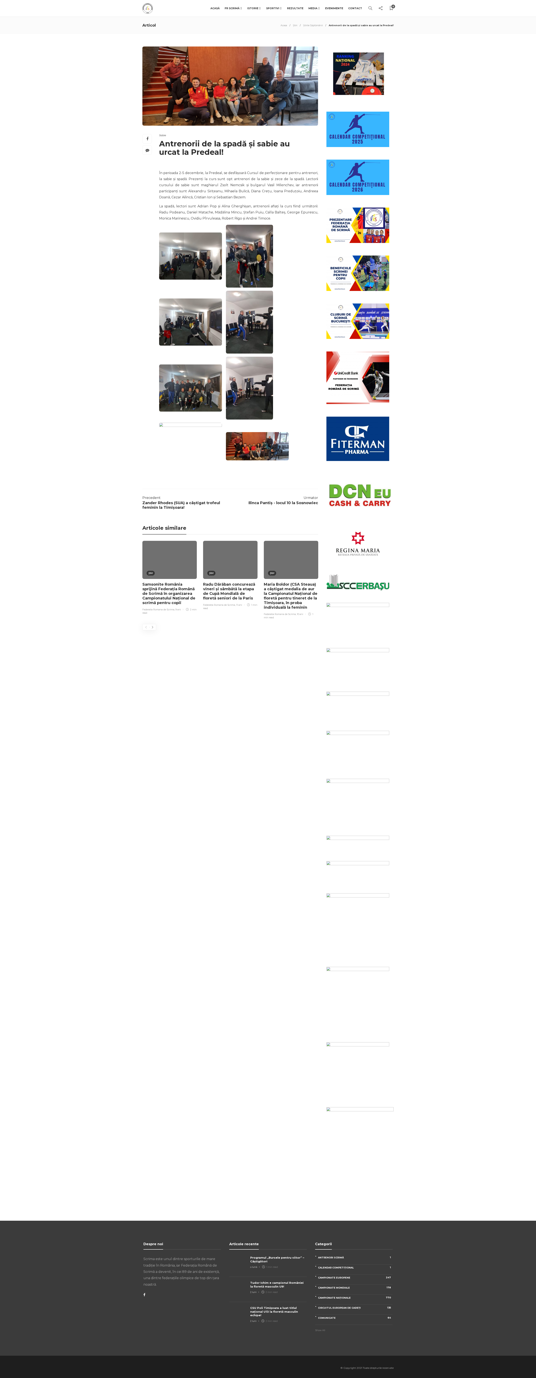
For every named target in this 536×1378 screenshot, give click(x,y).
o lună (253, 1267)
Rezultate (295, 8)
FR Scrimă (232, 8)
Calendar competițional (354, 1267)
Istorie (252, 8)
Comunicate (354, 1317)
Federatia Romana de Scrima (158, 609)
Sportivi (272, 8)
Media (312, 8)
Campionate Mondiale (354, 1287)
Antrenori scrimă (354, 1257)
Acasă (215, 8)
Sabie (162, 135)
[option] (169, 578)
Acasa (284, 25)
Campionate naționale (354, 1297)
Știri (295, 25)
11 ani (239, 604)
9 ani (178, 609)
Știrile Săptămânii (313, 25)
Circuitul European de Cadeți (354, 1307)
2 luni (253, 1292)
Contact (355, 8)
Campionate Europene (354, 1277)
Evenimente (334, 8)
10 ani (300, 614)
